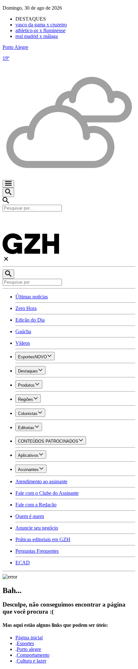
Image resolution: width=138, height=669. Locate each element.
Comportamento (33, 655)
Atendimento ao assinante (41, 481)
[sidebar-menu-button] (8, 184)
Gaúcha (23, 331)
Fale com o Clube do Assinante (47, 493)
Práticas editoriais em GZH (42, 539)
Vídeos (22, 343)
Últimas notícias (31, 296)
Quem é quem (29, 516)
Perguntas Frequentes (37, 551)
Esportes (25, 643)
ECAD (22, 562)
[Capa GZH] (69, 222)
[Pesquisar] (8, 274)
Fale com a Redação (35, 504)
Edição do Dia (30, 320)
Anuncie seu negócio (36, 528)
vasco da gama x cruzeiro (41, 24)
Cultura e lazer (31, 661)
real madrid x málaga (36, 36)
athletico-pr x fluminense (40, 30)
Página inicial (29, 637)
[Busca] (8, 192)
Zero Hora (26, 308)
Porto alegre (29, 649)
